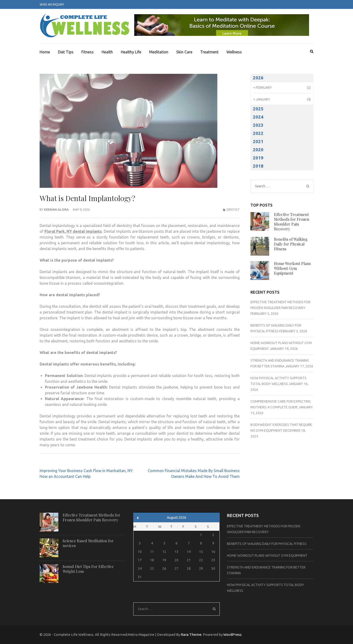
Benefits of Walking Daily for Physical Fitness (291, 244)
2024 (258, 117)
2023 (258, 125)
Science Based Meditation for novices (88, 543)
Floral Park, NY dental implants (73, 231)
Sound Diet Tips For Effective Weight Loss (88, 569)
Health (107, 52)
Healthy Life (131, 52)
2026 (258, 77)
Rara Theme (191, 634)
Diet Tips (65, 52)
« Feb (138, 518)
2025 (258, 108)
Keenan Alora (56, 209)
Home (45, 52)
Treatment (209, 52)
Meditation (158, 52)
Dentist (233, 209)
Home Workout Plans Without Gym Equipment (292, 268)
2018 (258, 166)
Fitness (87, 52)
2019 (258, 157)
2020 (258, 149)
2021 (258, 141)
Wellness (234, 52)
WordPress (232, 634)
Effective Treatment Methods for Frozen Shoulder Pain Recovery (291, 221)
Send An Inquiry (52, 4)
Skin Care (184, 52)
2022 (258, 133)
